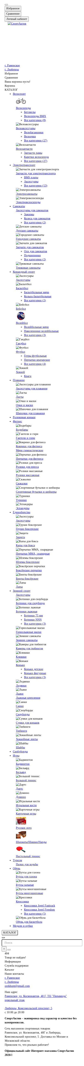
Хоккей (20, 372)
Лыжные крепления (28, 697)
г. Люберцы (12, 69)
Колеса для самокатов (37, 218)
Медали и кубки (23, 925)
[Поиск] (9, 949)
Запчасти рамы (33, 152)
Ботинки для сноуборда (30, 603)
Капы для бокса (25, 545)
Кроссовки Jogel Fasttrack (39, 905)
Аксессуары (31, 181)
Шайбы (20, 747)
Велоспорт (19, 93)
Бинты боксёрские (27, 578)
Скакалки (22, 483)
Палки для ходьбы (27, 864)
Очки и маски (24, 405)
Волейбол (22, 322)
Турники (21, 500)
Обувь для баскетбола (29, 921)
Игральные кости (26, 805)
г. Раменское (12, 65)
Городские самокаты (28, 238)
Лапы (19, 586)
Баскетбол (22, 288)
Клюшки (21, 656)
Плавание (19, 380)
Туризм (17, 860)
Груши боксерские (27, 528)
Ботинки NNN (33, 619)
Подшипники (32, 255)
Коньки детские (33, 669)
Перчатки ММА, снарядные (33, 553)
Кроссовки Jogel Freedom (39, 909)
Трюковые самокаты (28, 267)
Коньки (20, 665)
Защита (20, 537)
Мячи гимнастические (29, 450)
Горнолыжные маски (28, 632)
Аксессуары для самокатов (32, 210)
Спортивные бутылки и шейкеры (36, 491)
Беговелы (29, 112)
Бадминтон (23, 763)
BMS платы (31, 177)
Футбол (20, 351)
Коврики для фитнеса (29, 446)
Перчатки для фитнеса (29, 458)
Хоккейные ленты (27, 739)
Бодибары (22, 429)
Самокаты (19, 206)
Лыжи (19, 693)
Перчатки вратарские (37, 359)
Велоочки (30, 136)
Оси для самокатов (35, 251)
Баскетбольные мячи (36, 292)
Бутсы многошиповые (29, 893)
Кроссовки (22, 901)
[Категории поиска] (3, 937)
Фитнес (17, 421)
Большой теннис (26, 780)
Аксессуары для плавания (31, 388)
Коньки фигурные (35, 673)
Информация (13, 961)
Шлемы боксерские (28, 562)
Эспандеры (22, 508)
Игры (16, 755)
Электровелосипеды (28, 202)
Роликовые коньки (24, 417)
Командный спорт (24, 271)
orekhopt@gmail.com (17, 985)
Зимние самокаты (27, 640)
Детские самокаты (27, 230)
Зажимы (29, 214)
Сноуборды (23, 714)
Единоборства (21, 512)
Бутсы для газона (26, 876)
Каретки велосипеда (36, 156)
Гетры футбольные (35, 355)
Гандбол (21, 343)
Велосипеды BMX (35, 116)
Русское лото (24, 827)
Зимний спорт (21, 590)
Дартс (19, 788)
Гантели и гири (25, 438)
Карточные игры (26, 813)
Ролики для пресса (27, 466)
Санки (20, 706)
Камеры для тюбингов (29, 648)
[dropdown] (6, 4)
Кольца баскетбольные (37, 296)
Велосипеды (23, 108)
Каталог (9, 969)
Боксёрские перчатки (29, 570)
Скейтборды (20, 751)
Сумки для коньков (27, 722)
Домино (21, 797)
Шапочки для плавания (30, 413)
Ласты (19, 396)
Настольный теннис (28, 856)
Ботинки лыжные (26, 611)
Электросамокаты (26, 193)
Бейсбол (21, 308)
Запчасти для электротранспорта (36, 173)
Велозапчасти (24, 148)
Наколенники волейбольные (41, 331)
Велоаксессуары (25, 128)
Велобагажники (33, 132)
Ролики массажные (27, 475)
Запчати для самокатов (30, 247)
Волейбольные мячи (36, 327)
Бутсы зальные (25, 884)
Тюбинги (21, 730)
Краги (27, 376)
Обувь (16, 868)
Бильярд (21, 772)
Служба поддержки (17, 965)
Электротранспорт (24, 165)
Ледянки (21, 685)
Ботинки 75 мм (33, 615)
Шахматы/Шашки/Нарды (31, 842)
